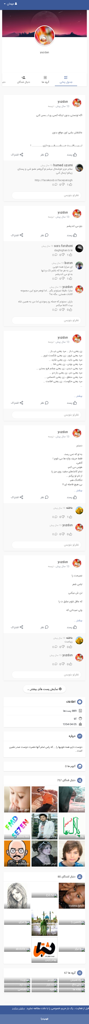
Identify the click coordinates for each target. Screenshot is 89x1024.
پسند (70, 155)
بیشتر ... (78, 396)
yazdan (44, 52)
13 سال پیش (62, 106)
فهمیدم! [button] (44, 1019)
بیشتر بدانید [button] (18, 1008)
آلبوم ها (71, 766)
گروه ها (71, 973)
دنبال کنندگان (68, 876)
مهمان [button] (10, 4)
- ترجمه (51, 106)
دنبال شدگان (68, 780)
